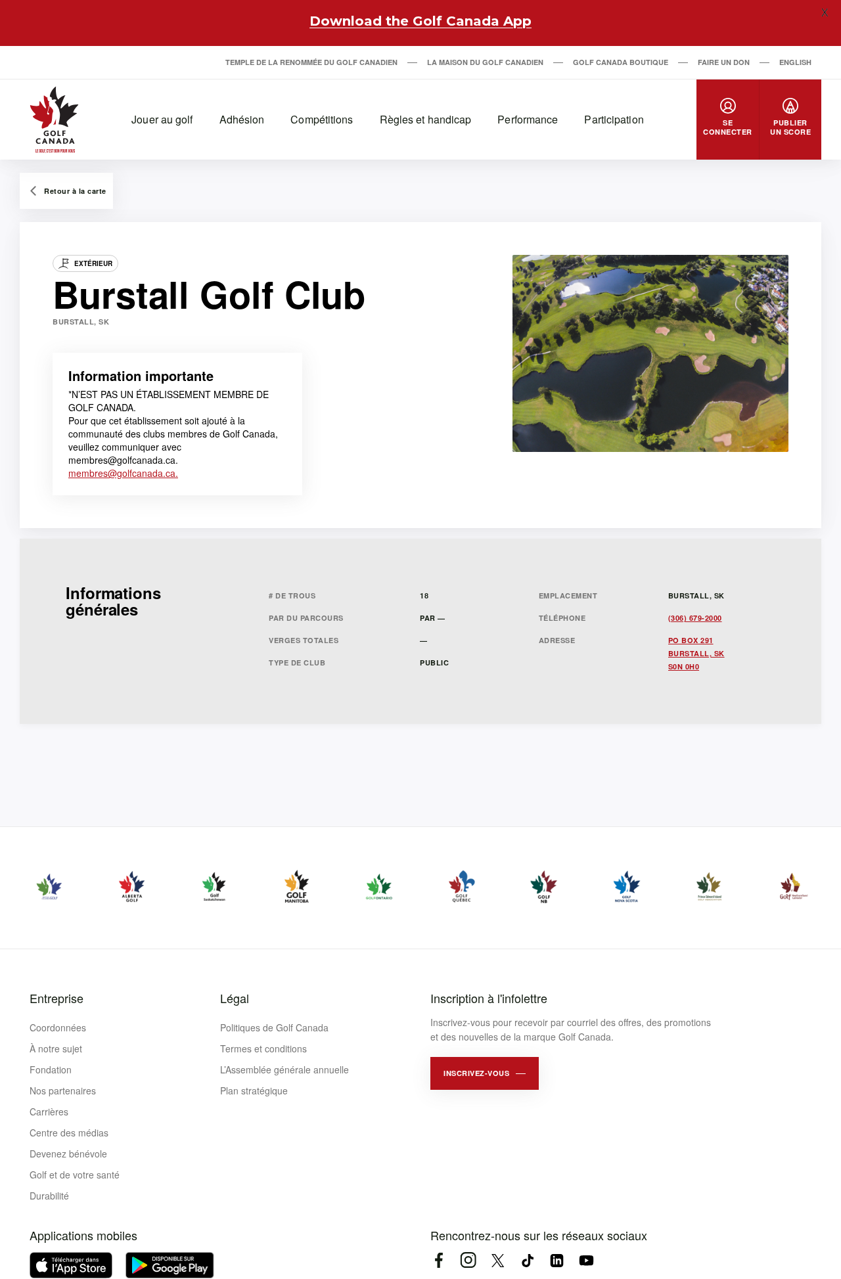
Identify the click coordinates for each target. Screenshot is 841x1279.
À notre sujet (56, 1048)
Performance (527, 119)
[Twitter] (497, 1260)
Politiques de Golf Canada (274, 1027)
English (795, 62)
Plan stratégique (254, 1090)
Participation (613, 119)
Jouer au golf (162, 119)
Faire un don (724, 62)
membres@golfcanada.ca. (123, 473)
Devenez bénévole (68, 1153)
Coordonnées (58, 1027)
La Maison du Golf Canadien (485, 62)
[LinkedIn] (557, 1260)
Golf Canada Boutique (620, 62)
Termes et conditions (263, 1048)
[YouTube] (586, 1260)
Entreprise (56, 997)
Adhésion (242, 119)
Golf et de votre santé (75, 1174)
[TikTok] (527, 1260)
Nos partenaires (63, 1090)
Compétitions (321, 119)
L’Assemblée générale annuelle (284, 1069)
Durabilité (49, 1195)
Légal (234, 997)
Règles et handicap (426, 119)
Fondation (51, 1069)
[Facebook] (438, 1260)
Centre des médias (69, 1132)
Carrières (49, 1111)
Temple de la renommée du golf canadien (311, 62)
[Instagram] (468, 1260)
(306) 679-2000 (695, 618)
